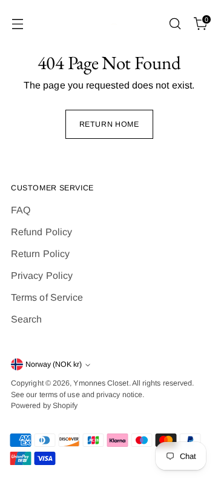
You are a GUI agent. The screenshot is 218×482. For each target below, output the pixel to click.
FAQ (20, 210)
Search (26, 319)
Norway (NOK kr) (53, 364)
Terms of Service (47, 297)
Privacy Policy (42, 275)
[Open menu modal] (17, 24)
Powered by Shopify (44, 405)
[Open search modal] (174, 24)
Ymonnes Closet (100, 383)
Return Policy (40, 254)
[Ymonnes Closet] (109, 24)
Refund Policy (41, 232)
